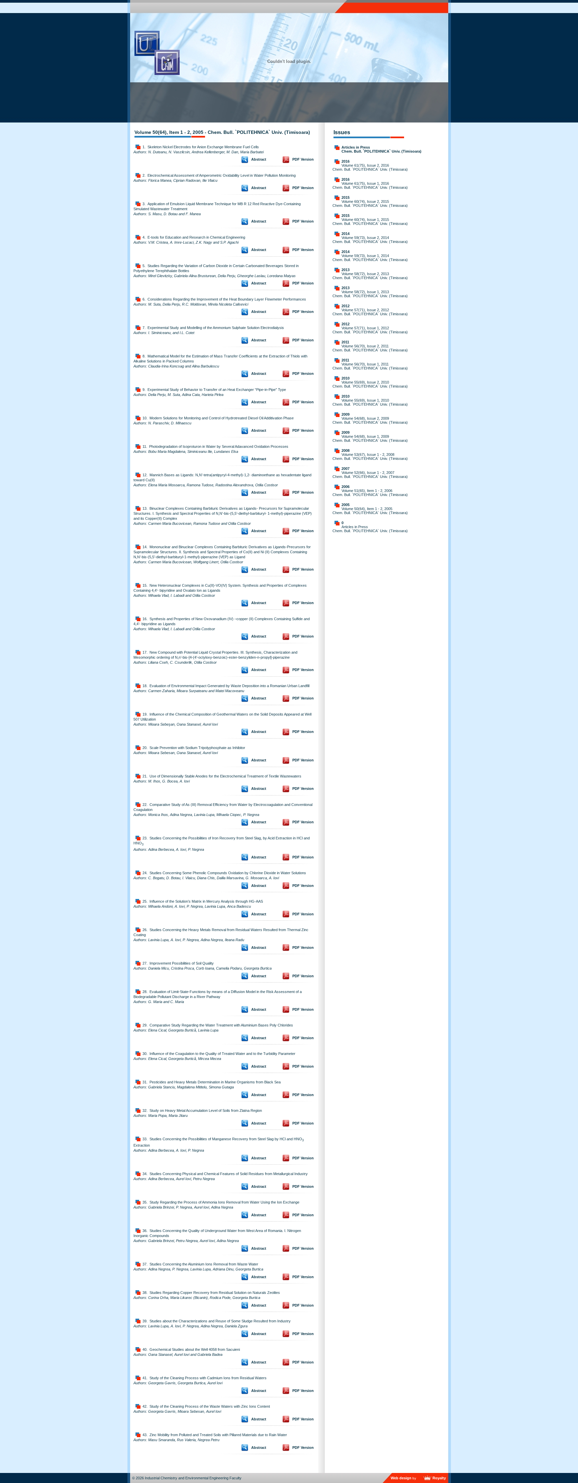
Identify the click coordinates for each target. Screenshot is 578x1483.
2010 (346, 378)
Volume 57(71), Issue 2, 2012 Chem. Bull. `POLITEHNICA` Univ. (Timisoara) (370, 312)
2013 (346, 270)
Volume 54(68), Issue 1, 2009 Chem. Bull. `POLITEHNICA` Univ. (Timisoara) (370, 438)
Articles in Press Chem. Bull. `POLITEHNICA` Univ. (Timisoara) (381, 149)
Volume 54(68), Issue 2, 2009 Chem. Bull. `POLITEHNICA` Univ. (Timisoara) (370, 420)
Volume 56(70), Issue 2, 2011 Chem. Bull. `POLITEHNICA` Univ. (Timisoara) (370, 348)
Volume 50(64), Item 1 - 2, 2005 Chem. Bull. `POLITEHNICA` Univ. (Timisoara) (370, 511)
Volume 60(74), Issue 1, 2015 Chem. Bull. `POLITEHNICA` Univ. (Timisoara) (370, 222)
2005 (346, 505)
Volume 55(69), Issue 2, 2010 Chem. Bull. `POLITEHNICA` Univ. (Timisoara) (370, 384)
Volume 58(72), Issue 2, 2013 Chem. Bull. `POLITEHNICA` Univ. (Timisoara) (370, 276)
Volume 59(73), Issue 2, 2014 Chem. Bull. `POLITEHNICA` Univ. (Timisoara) (370, 240)
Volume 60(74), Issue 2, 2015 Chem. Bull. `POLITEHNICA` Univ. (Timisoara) (370, 203)
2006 (346, 487)
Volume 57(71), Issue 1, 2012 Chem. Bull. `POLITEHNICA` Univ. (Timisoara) (370, 330)
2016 (346, 161)
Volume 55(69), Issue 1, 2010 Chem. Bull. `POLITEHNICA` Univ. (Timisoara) (370, 402)
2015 (346, 197)
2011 (345, 342)
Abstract (258, 159)
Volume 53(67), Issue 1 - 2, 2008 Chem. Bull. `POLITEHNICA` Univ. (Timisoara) (370, 456)
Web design (401, 1478)
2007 (346, 469)
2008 (346, 450)
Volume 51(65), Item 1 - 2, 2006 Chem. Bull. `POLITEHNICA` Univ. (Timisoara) (370, 493)
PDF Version (303, 159)
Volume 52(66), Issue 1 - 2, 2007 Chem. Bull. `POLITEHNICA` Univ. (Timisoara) (370, 475)
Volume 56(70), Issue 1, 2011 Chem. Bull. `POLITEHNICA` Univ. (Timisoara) (370, 366)
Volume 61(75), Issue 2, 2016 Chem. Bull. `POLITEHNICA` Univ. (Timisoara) (370, 167)
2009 (346, 414)
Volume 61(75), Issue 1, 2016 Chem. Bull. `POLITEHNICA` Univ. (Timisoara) (370, 185)
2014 (346, 234)
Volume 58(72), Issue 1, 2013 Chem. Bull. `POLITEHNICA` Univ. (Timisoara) (370, 294)
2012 (346, 306)
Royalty (439, 1478)
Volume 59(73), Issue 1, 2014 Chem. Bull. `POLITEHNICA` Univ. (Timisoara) (370, 258)
